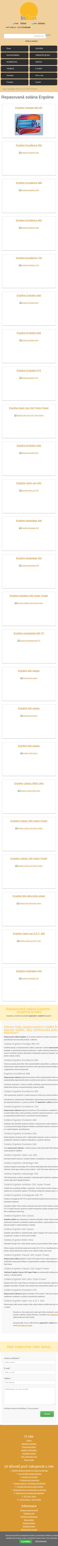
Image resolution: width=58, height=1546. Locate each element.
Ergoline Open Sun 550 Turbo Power (29, 408)
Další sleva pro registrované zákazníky (30, 1493)
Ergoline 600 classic (29, 670)
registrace (41, 23)
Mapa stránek (29, 1520)
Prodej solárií (29, 1460)
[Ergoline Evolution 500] (28, 453)
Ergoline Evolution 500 (29, 445)
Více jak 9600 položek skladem (29, 1474)
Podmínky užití (29, 1514)
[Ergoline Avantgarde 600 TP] (29, 640)
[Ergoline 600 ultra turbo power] (29, 903)
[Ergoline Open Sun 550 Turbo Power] (29, 415)
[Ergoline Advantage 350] (29, 565)
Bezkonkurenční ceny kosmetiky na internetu (29, 1490)
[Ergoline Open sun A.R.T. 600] (29, 941)
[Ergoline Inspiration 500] (29, 978)
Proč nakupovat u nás (29, 1457)
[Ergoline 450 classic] (28, 753)
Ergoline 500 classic (29, 708)
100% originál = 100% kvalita (30, 1500)
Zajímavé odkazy (29, 1523)
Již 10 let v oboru (30, 1496)
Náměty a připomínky (29, 1450)
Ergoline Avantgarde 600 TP (29, 633)
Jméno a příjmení (11, 1358)
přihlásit (23, 23)
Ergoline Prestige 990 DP (28, 107)
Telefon (7, 1378)
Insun (5, 89)
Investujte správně (29, 1454)
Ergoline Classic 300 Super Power (29, 821)
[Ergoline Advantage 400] (29, 528)
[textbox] (25, 36)
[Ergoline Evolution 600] (28, 340)
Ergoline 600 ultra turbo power (29, 896)
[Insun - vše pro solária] (29, 11)
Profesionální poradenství (30, 1480)
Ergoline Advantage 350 (29, 558)
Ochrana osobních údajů (29, 1510)
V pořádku (25, 1541)
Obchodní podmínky (29, 1444)
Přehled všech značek (29, 1530)
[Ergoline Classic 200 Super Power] (29, 866)
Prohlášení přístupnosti (29, 1517)
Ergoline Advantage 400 (29, 520)
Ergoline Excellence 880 (29, 182)
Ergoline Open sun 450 (28, 483)
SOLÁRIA (11, 89)
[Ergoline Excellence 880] (29, 190)
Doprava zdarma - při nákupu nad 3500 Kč (29, 1484)
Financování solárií (29, 1447)
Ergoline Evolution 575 (29, 370)
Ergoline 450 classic (29, 746)
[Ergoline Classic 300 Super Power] (29, 828)
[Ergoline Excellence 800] (29, 228)
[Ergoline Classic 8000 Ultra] (29, 791)
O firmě (29, 1441)
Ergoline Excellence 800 (29, 220)
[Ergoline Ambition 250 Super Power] (29, 603)
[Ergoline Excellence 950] (29, 153)
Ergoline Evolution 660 (29, 295)
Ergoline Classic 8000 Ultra (29, 783)
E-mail (6, 1368)
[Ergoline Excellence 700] (29, 265)
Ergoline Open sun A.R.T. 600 (29, 933)
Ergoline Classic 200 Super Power (29, 858)
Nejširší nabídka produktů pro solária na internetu (30, 1471)
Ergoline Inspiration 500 (29, 971)
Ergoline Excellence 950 (29, 145)
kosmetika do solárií (25, 1325)
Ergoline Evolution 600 (29, 333)
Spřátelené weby (29, 1526)
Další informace (41, 1541)
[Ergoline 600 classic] (28, 678)
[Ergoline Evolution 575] (28, 378)
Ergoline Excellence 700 (29, 258)
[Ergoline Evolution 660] (28, 303)
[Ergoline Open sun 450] (28, 490)
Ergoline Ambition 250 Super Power (29, 595)
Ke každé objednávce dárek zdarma (30, 1487)
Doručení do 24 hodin (30, 1477)
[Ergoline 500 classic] (28, 716)
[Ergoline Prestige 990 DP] (29, 125)
